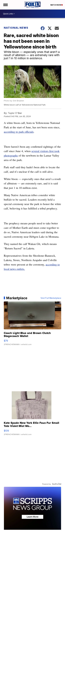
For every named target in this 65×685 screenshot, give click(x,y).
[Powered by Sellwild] (56, 484)
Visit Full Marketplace (51, 298)
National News (16, 27)
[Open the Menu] (5, 5)
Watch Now (55, 5)
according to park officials (19, 132)
